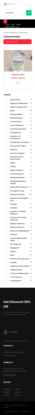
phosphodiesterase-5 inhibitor (18, 182)
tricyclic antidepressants (19, 273)
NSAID (12, 163)
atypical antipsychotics (18, 107)
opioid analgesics (17, 170)
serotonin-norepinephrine (19, 231)
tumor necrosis (16, 277)
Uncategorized (15, 281)
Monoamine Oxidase (18, 146)
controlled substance (18, 129)
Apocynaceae (15, 100)
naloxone (13, 150)
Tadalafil (13, 262)
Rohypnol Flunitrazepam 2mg (19, 199)
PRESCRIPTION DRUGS (19, 187)
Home (5, 32)
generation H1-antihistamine (15, 137)
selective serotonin (17, 227)
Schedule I (14, 208)
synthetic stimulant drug (19, 259)
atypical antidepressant (19, 103)
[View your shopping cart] (30, 4)
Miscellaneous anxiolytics (19, 142)
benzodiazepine (16, 114)
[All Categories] (5, 21)
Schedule (13, 204)
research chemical (17, 194)
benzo (12, 111)
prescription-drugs (17, 191)
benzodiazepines (16, 118)
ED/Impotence (15, 133)
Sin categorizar (15, 244)
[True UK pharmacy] (9, 4)
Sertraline (13, 234)
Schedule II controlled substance (18, 219)
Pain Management (17, 174)
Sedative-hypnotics (17, 223)
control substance (17, 125)
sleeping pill (14, 248)
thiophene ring (16, 270)
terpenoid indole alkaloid (19, 266)
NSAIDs (13, 167)
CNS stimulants (16, 122)
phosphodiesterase (17, 177)
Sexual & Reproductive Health (18, 239)
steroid (12, 251)
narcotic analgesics (17, 153)
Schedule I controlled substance (18, 213)
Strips (12, 255)
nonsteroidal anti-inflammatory (17, 158)
